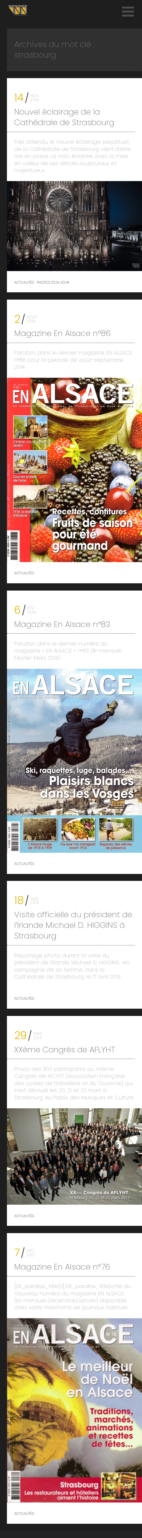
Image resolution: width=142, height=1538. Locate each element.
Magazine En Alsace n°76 (62, 1266)
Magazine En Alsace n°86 (62, 333)
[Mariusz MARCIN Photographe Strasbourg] (17, 10)
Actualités (24, 283)
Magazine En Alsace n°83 (62, 624)
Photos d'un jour (53, 283)
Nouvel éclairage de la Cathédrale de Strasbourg (64, 117)
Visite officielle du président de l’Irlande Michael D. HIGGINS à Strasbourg (73, 925)
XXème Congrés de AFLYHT (64, 1049)
